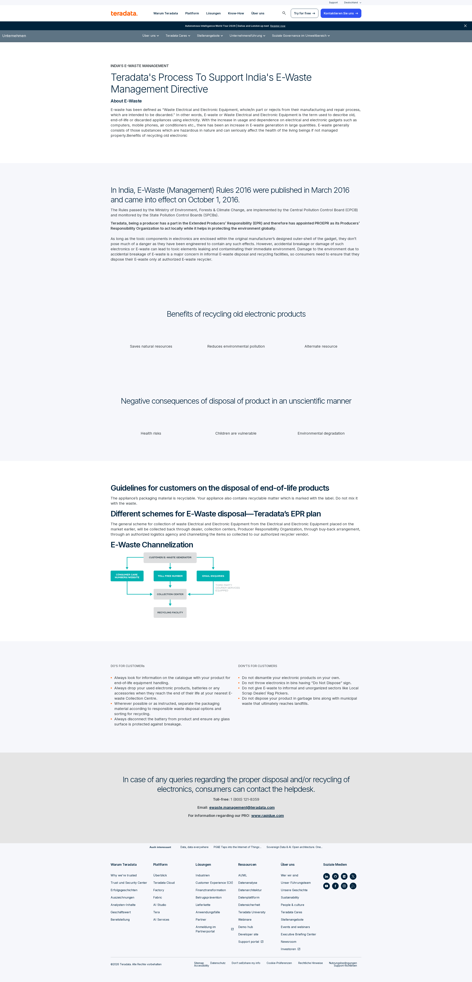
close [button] (465, 26)
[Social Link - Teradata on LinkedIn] (326, 876)
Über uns (149, 35)
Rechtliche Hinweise (310, 962)
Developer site (248, 934)
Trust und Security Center (129, 883)
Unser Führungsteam (296, 883)
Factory (158, 890)
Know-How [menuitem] (236, 13)
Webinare (244, 919)
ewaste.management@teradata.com (242, 807)
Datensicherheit (249, 905)
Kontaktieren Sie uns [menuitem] (339, 13)
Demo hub (245, 927)
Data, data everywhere (195, 847)
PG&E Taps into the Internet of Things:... (237, 847)
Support (333, 2)
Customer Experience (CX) (214, 883)
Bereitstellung (120, 919)
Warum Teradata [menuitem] (165, 13)
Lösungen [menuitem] (213, 13)
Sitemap (199, 962)
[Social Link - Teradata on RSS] (353, 886)
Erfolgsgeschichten (124, 890)
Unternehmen (14, 36)
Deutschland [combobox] (351, 2)
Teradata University (252, 912)
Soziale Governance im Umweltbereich (299, 35)
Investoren (288, 949)
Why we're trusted (124, 875)
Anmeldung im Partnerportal (206, 929)
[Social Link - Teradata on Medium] (344, 876)
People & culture (292, 905)
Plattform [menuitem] (192, 13)
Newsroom (288, 941)
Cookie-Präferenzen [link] (279, 962)
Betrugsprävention (209, 897)
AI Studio (159, 905)
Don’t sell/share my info (246, 962)
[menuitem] (284, 13)
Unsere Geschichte (294, 890)
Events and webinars (295, 927)
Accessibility (201, 965)
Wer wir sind (289, 875)
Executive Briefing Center (298, 934)
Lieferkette (203, 905)
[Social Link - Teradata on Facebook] (335, 886)
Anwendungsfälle (208, 912)
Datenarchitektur (250, 890)
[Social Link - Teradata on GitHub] (335, 876)
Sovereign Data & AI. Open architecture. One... (294, 847)
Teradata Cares (176, 35)
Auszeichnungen (122, 897)
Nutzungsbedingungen (343, 962)
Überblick (160, 875)
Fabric (157, 897)
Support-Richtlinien (345, 965)
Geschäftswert (121, 912)
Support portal (248, 941)
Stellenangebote (208, 35)
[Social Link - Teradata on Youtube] (326, 886)
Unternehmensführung (246, 35)
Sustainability (290, 897)
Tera (156, 912)
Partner (201, 919)
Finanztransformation (211, 890)
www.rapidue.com (267, 815)
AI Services (161, 919)
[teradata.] (124, 13)
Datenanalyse (247, 883)
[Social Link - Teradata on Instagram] (344, 886)
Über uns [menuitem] (257, 13)
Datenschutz (217, 962)
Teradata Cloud (164, 883)
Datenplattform (248, 897)
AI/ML (242, 875)
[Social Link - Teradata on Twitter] (353, 876)
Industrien (203, 875)
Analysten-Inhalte (123, 905)
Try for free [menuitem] (302, 13)
